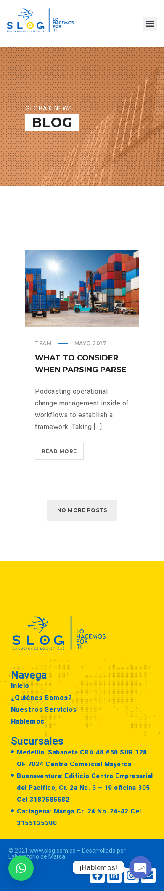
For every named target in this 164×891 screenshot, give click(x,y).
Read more (63, 448)
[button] (150, 24)
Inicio (20, 686)
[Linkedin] (114, 875)
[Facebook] (97, 875)
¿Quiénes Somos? (41, 698)
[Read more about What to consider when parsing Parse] (82, 289)
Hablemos (28, 721)
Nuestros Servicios (44, 710)
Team (43, 343)
